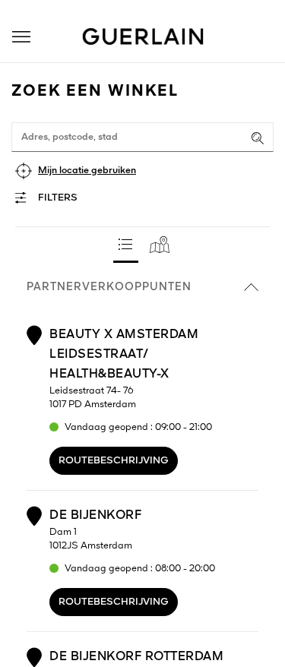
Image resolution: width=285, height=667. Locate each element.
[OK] (257, 138)
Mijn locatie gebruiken (87, 170)
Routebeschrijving (114, 461)
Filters (58, 198)
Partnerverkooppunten (109, 287)
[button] (21, 37)
